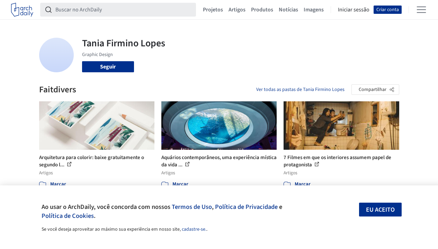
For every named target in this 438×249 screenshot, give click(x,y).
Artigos (237, 9)
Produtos (262, 9)
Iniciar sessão (353, 9)
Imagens (314, 9)
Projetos (213, 9)
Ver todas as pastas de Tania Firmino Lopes (300, 89)
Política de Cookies (68, 215)
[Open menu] (421, 9)
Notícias (288, 9)
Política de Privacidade (246, 206)
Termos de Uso (192, 206)
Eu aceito (380, 209)
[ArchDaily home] (22, 10)
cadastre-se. (194, 229)
